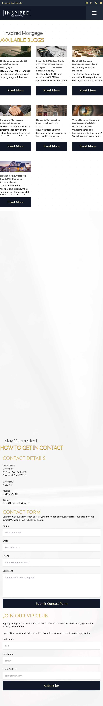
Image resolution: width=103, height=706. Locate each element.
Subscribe (51, 685)
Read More (15, 90)
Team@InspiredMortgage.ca (16, 503)
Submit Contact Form (52, 603)
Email (5, 540)
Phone (6, 555)
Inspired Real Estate (12, 3)
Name (6, 525)
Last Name (8, 654)
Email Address (10, 669)
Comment (8, 570)
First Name (8, 638)
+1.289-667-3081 (10, 494)
